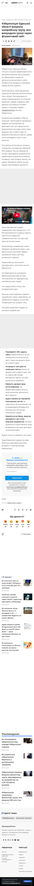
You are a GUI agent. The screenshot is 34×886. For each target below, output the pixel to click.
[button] (28, 881)
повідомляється (8, 110)
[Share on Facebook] (6, 41)
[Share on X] (8, 41)
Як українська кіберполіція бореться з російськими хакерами (8, 759)
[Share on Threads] (11, 41)
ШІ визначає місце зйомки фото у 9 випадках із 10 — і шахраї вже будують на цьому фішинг (11, 613)
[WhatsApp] (10, 840)
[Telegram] (8, 840)
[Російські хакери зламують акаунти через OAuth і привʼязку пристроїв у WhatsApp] (28, 597)
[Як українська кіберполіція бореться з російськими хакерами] (28, 756)
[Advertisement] (17, 11)
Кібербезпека (8, 818)
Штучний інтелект (23, 818)
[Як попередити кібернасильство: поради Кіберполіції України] (28, 740)
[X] (5, 840)
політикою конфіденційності (11, 883)
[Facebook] (3, 840)
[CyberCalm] (17, 3)
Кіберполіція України (14, 503)
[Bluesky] (15, 840)
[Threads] (12, 840)
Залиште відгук (27, 534)
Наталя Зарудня (6, 45)
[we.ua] (18, 840)
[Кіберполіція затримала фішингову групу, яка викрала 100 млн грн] (28, 794)
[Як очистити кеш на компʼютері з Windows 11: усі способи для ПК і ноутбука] (28, 583)
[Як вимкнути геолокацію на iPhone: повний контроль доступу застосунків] (28, 645)
